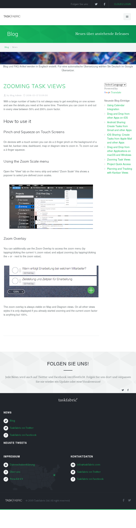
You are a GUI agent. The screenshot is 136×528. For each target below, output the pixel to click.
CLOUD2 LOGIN (122, 4)
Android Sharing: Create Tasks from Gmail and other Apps (119, 126)
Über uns (15, 472)
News (8, 412)
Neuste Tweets (15, 442)
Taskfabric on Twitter (21, 428)
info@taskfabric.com (88, 464)
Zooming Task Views (118, 159)
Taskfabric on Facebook (23, 435)
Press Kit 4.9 (16, 479)
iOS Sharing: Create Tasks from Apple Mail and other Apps (119, 138)
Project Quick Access (119, 164)
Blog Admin (16, 95)
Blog (6, 47)
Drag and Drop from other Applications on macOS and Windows (119, 151)
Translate (116, 92)
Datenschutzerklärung (22, 464)
